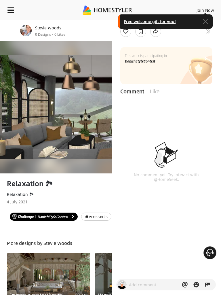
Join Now (205, 10)
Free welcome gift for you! (150, 21)
